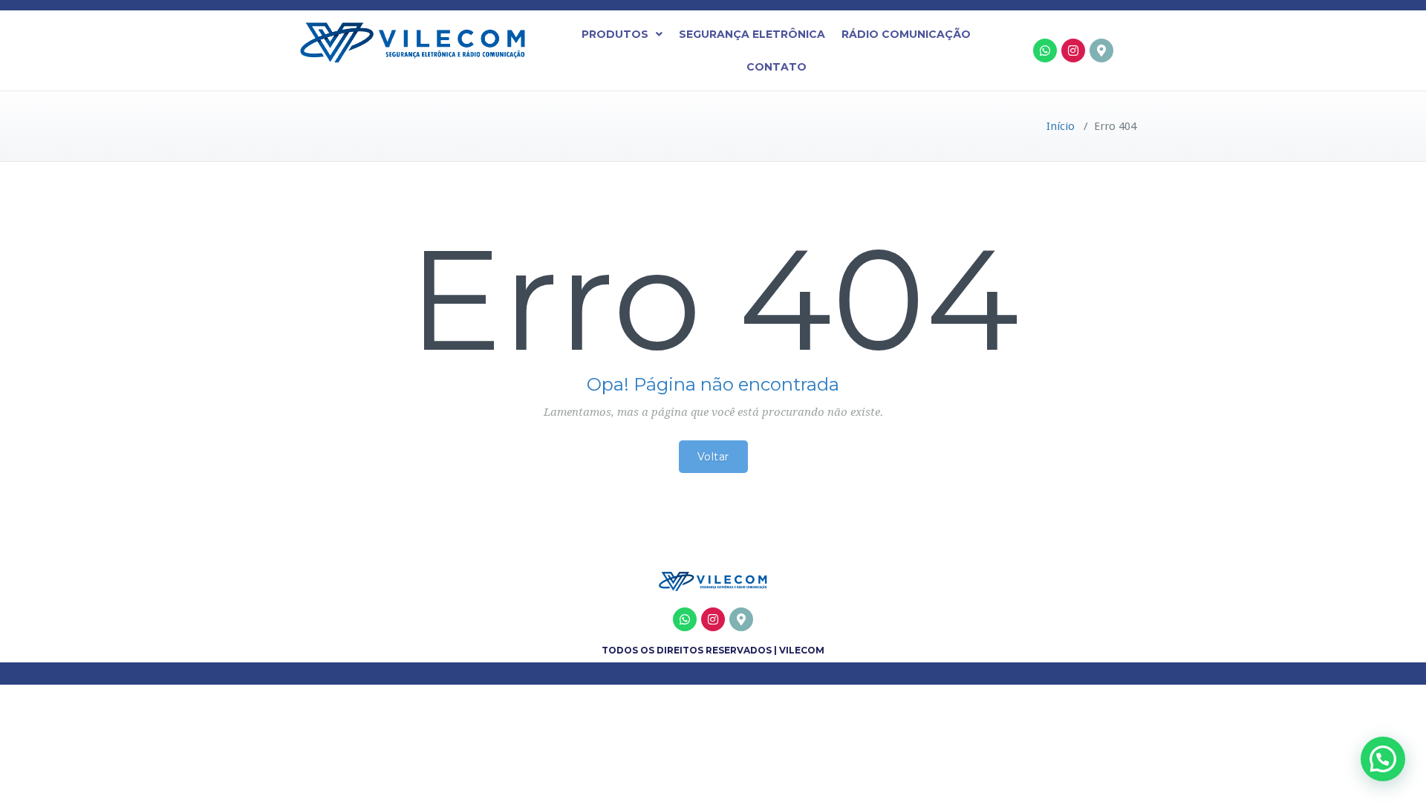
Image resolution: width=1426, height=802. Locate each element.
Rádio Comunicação (906, 34)
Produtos (615, 34)
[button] (622, 34)
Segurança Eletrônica (752, 34)
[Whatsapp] (1045, 50)
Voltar (713, 456)
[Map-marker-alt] (1101, 50)
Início (1060, 126)
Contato (776, 67)
